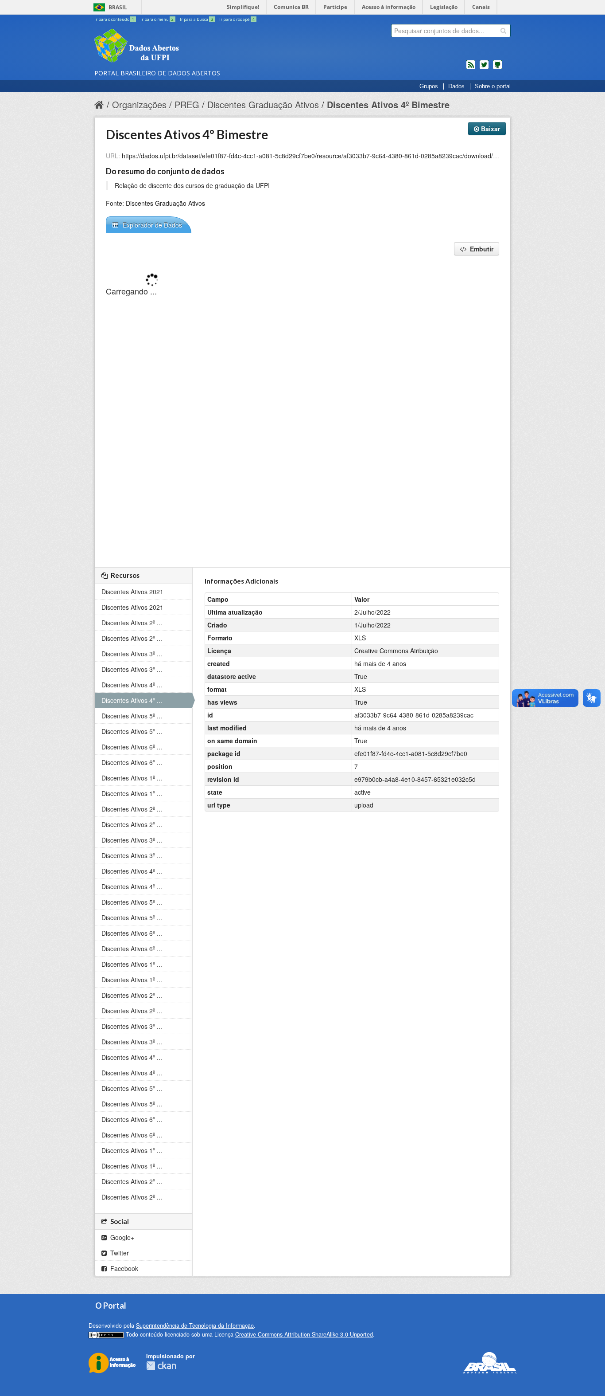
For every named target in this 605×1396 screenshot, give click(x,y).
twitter (484, 68)
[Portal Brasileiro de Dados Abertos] (189, 46)
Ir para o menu (157, 19)
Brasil (118, 7)
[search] (503, 30)
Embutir (480, 248)
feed (470, 68)
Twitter (119, 1252)
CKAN (161, 1365)
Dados (456, 86)
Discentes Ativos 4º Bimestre (388, 104)
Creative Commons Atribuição (396, 650)
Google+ (121, 1237)
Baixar (489, 128)
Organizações (139, 104)
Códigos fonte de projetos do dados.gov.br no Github (497, 68)
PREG (187, 104)
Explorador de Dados (151, 224)
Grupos (428, 86)
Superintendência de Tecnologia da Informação (195, 1325)
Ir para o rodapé (237, 19)
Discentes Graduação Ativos (263, 104)
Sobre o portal (493, 86)
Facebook (123, 1268)
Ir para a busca (196, 19)
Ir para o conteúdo (114, 19)
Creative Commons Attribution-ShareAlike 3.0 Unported (304, 1334)
